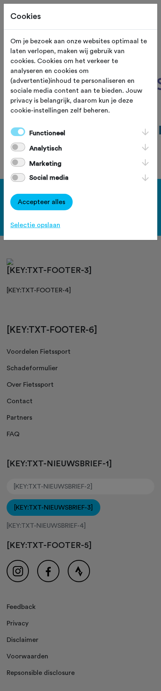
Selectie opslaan (35, 225)
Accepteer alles (41, 202)
